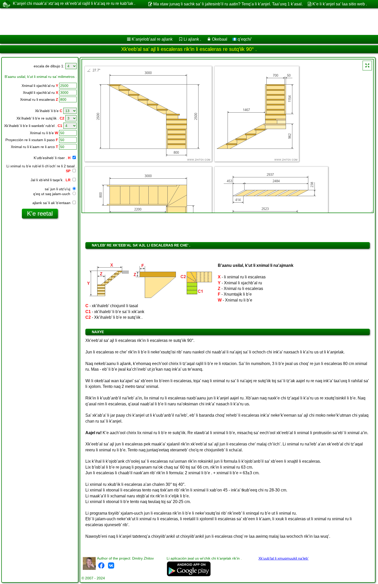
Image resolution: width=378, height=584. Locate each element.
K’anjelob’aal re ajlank (152, 39)
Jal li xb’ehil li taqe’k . (50, 180)
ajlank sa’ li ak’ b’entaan (51, 203)
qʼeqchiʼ (244, 39)
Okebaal (219, 39)
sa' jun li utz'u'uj (58, 189)
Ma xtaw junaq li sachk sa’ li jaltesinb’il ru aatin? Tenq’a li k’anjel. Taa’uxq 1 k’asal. (227, 4)
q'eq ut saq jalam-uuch (52, 194)
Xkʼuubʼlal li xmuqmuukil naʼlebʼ (283, 558)
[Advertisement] (156, 21)
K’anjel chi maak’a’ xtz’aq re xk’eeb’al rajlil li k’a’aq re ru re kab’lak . (74, 3)
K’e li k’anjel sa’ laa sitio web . (339, 4)
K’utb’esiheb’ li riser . (52, 158)
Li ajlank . (192, 39)
